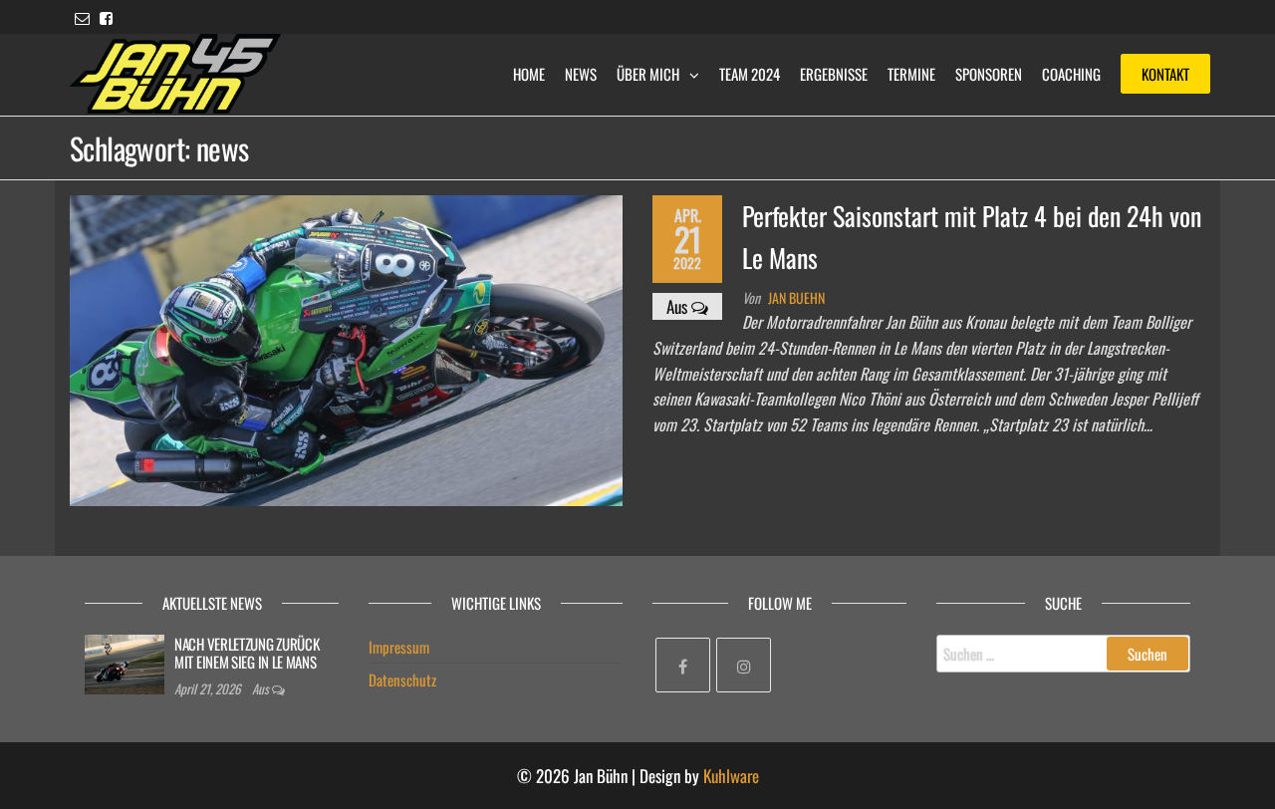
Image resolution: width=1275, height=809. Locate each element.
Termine (911, 74)
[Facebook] (682, 665)
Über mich (648, 74)
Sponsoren (988, 74)
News (581, 74)
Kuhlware (731, 775)
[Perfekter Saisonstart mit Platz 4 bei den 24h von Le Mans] (346, 348)
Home (529, 74)
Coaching (1071, 74)
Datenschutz (402, 679)
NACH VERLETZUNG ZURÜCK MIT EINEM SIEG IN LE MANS (246, 653)
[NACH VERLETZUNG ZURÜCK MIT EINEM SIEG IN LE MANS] (124, 663)
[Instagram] (743, 665)
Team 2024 (749, 74)
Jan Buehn (796, 297)
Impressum (399, 647)
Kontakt (1165, 74)
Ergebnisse (834, 74)
